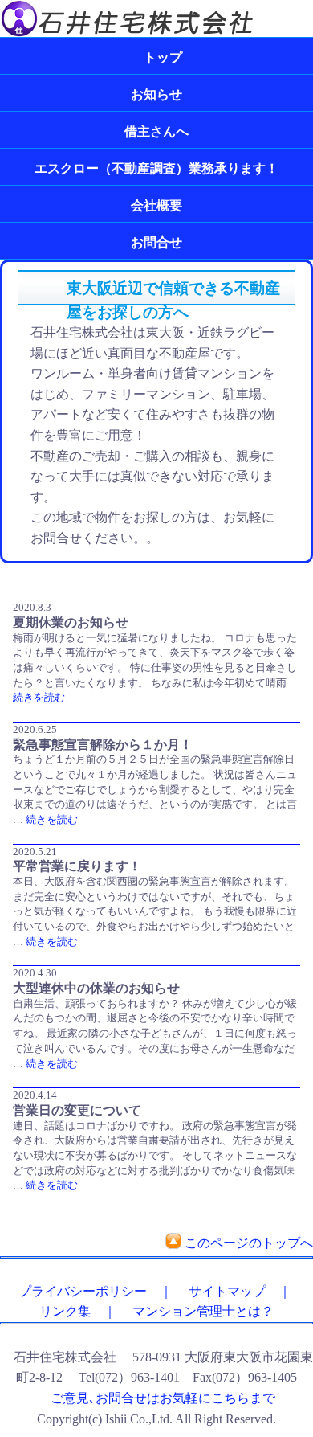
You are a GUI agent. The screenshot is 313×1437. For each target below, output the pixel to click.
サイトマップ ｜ (233, 1291)
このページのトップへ (249, 1243)
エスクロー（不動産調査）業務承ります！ (156, 168)
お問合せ (156, 242)
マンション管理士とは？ (197, 1311)
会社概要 (156, 205)
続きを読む (39, 697)
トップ (156, 57)
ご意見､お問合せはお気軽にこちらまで (163, 1398)
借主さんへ (156, 131)
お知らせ (156, 94)
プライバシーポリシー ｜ (89, 1291)
